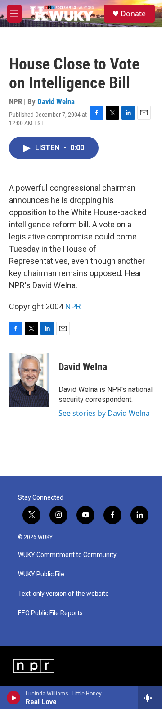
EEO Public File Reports (50, 613)
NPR (73, 306)
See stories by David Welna (104, 413)
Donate (133, 13)
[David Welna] (29, 380)
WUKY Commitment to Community (67, 555)
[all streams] (150, 697)
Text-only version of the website (63, 593)
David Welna (56, 101)
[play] (13, 697)
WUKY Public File (41, 574)
